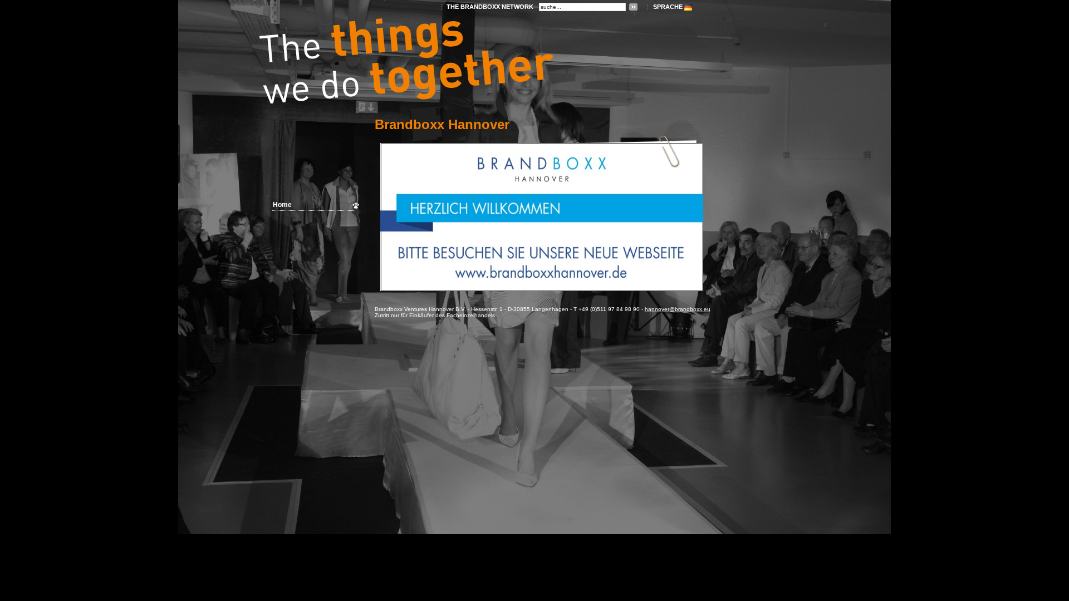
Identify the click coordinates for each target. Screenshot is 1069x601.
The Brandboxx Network (490, 6)
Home (282, 205)
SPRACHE (668, 6)
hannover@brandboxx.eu (677, 309)
